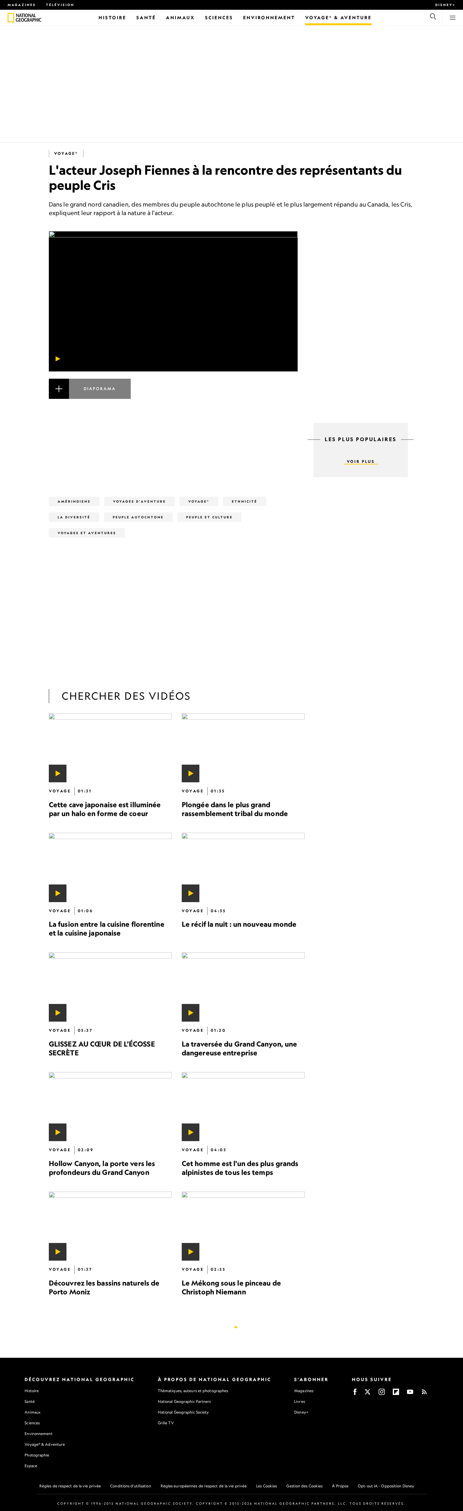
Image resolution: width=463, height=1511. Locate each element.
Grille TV (166, 1423)
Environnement (38, 1433)
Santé (30, 1401)
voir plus (361, 461)
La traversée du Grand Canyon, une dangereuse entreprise (239, 1048)
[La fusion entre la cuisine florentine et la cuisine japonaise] (110, 867)
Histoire (32, 1390)
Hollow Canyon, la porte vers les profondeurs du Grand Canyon (102, 1167)
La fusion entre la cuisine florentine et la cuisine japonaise (106, 928)
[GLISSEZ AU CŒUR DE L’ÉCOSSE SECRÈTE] (110, 986)
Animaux (32, 1412)
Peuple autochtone (138, 517)
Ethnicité (244, 501)
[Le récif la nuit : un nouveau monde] (243, 867)
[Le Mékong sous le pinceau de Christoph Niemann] (243, 1226)
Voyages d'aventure (139, 501)
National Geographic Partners (184, 1401)
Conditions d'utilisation (130, 1486)
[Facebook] (355, 1394)
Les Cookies (266, 1486)
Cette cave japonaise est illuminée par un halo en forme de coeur (105, 809)
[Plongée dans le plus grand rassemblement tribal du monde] (243, 747)
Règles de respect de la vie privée (70, 1486)
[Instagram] (382, 1394)
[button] (173, 396)
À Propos (340, 1486)
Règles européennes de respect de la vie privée (204, 1486)
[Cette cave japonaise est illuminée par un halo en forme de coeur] (110, 747)
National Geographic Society (183, 1412)
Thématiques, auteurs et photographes (193, 1390)
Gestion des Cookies (304, 1486)
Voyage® (66, 153)
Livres (299, 1401)
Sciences (32, 1423)
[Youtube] (410, 1394)
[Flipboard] (396, 1394)
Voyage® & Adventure (45, 1444)
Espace (31, 1465)
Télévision (60, 5)
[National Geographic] (11, 17)
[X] (367, 1394)
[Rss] (424, 1394)
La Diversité (74, 517)
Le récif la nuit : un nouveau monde (239, 924)
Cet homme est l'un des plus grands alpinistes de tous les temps (240, 1167)
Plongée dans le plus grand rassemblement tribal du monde (235, 809)
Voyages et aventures (87, 533)
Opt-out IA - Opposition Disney (386, 1486)
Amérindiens (74, 501)
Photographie (37, 1455)
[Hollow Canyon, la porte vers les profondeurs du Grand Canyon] (110, 1106)
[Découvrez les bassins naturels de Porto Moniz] (110, 1226)
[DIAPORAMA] (173, 396)
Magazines (22, 5)
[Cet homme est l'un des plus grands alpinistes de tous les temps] (243, 1106)
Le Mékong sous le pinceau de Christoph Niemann (231, 1287)
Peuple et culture (209, 517)
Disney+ (445, 5)
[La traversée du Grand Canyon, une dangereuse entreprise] (243, 986)
